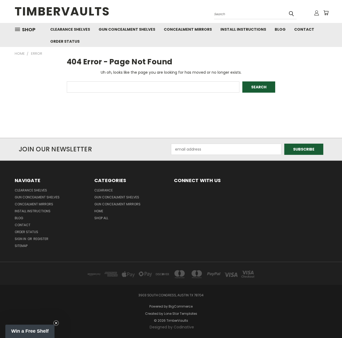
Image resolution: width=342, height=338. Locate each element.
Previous (328, 321)
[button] (30, 331)
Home (98, 211)
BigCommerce (181, 306)
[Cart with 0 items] (326, 12)
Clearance (103, 190)
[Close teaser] (56, 323)
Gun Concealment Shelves (127, 29)
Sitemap (21, 245)
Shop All (101, 218)
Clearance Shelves (70, 29)
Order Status (65, 41)
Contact (304, 29)
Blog (280, 29)
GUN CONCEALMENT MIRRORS (117, 204)
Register (40, 239)
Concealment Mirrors (188, 29)
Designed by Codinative (172, 327)
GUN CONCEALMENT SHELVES (116, 197)
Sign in (21, 239)
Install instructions (243, 29)
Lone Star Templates (180, 313)
